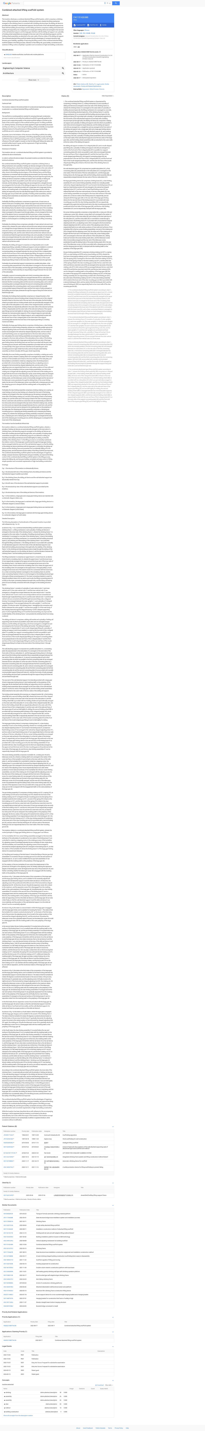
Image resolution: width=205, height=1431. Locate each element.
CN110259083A (8, 1283)
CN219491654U (8, 1240)
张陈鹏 (88, 33)
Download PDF (80, 25)
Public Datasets (100, 1428)
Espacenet (85, 89)
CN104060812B (8, 1214)
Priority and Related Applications (91, 86)
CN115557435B (8, 1264)
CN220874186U (8, 1306)
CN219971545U (8, 1302)
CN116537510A (8, 1225)
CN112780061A (8, 1221)
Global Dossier (94, 89)
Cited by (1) (92, 84)
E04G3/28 (9, 54)
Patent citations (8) (82, 84)
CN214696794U (8, 1167)
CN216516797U (8, 1248)
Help (127, 1428)
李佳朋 (93, 33)
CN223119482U (8, 1294)
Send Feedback (88, 1428)
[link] (24, 54)
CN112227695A (8, 1157)
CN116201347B (8, 1195)
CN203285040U (8, 1143)
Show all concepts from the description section (18, 1415)
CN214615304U (8, 1267)
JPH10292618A (8, 1139)
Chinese (86, 30)
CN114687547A (8, 1298)
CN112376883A (8, 1161)
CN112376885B (8, 1256)
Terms (110, 1428)
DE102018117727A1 (10, 1153)
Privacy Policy (119, 1428)
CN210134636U (8, 1290)
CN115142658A (8, 1244)
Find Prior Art (94, 25)
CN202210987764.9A (10, 1325)
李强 (84, 33)
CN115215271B (8, 1233)
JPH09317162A (8, 1135)
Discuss (101, 89)
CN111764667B (8, 1252)
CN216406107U (8, 1279)
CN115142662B (8, 1229)
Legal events (100, 84)
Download (100, 1385)
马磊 (80, 33)
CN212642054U (8, 1237)
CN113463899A (8, 1271)
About (78, 1428)
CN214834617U (8, 1260)
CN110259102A (8, 1147)
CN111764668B (8, 1217)
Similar (104, 25)
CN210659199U (8, 1287)
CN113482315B (8, 1275)
